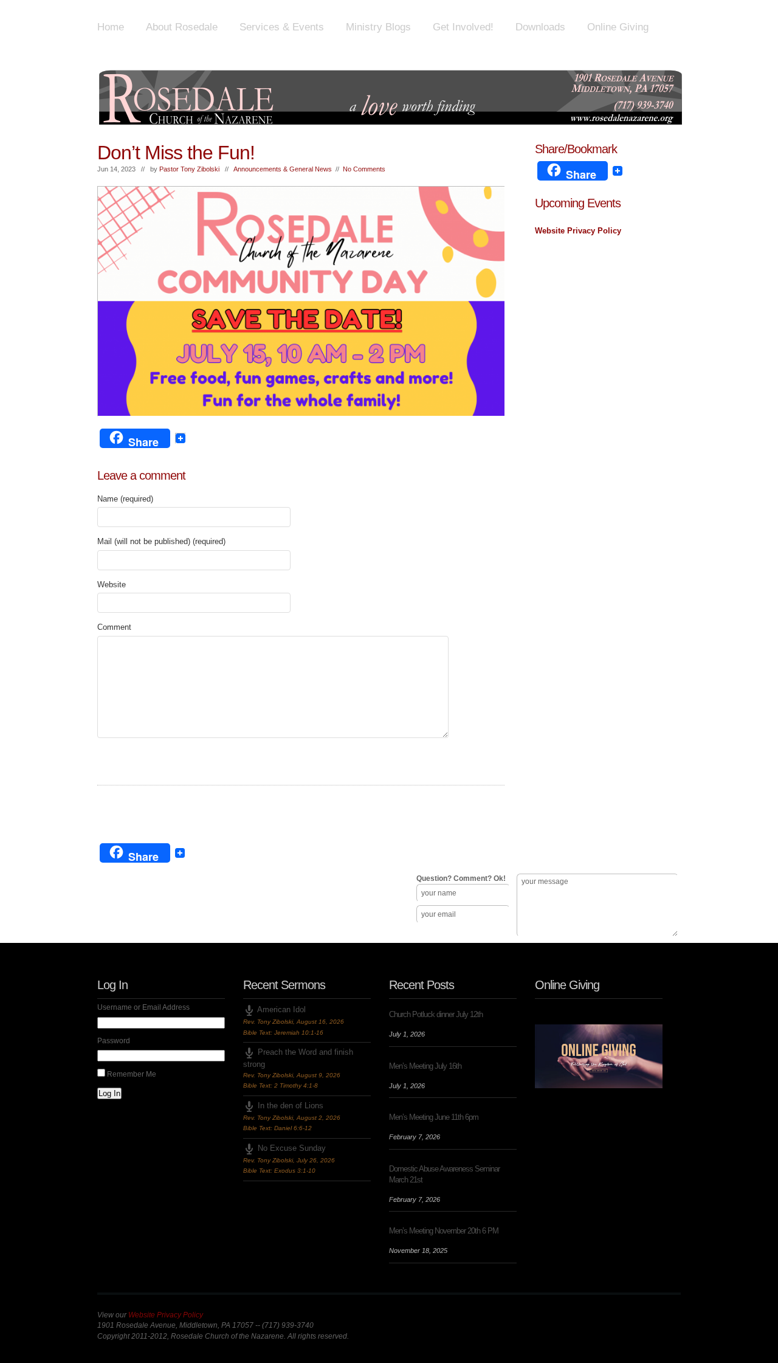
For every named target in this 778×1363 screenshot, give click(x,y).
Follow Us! (122, 926)
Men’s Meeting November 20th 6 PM (443, 1230)
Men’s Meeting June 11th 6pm (433, 1117)
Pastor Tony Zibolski (189, 169)
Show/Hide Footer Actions (663, 825)
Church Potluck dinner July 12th (436, 1014)
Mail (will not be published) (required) (161, 541)
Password (113, 1041)
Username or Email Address (143, 1007)
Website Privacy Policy (578, 230)
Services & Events (281, 27)
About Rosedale (182, 27)
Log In (109, 1093)
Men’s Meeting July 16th (425, 1066)
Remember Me (131, 1074)
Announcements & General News (282, 169)
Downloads (540, 27)
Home (110, 27)
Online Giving (618, 27)
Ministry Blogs (378, 27)
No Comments (364, 169)
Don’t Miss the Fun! (176, 153)
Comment (114, 627)
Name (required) (125, 498)
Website (111, 584)
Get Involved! (463, 27)
